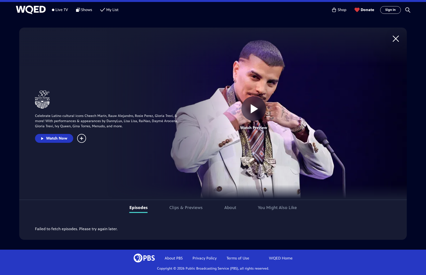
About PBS (174, 258)
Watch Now (56, 138)
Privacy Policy (205, 258)
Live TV (61, 9)
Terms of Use (238, 258)
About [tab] (230, 207)
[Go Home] (396, 38)
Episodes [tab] (138, 207)
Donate (367, 9)
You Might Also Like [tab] (277, 207)
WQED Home (281, 258)
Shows (86, 9)
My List (112, 9)
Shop (342, 9)
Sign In (390, 10)
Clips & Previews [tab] (186, 207)
